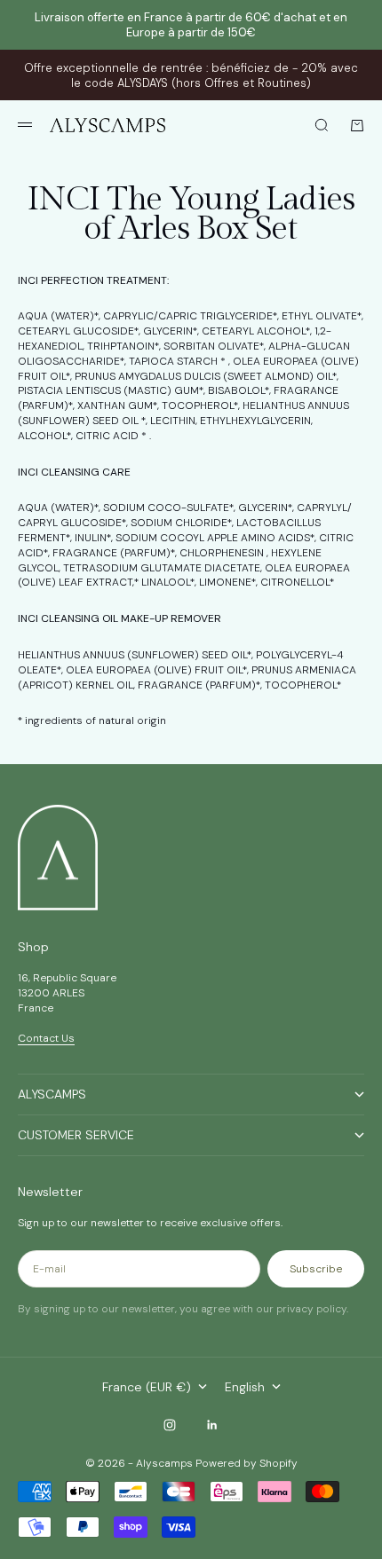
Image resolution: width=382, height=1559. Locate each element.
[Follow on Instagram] (170, 1425)
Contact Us (46, 1038)
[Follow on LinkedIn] (212, 1425)
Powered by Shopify (246, 1463)
